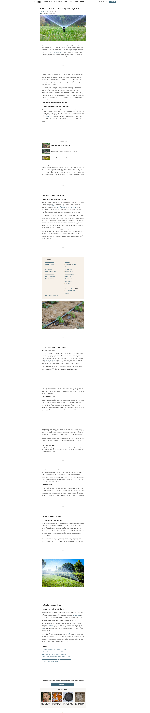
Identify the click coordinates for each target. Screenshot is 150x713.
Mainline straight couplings (51, 295)
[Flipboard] (103, 1)
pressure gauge (45, 116)
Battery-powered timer (50, 271)
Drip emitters (68, 281)
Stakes (67, 266)
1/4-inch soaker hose (51, 625)
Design (55, 1)
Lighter (67, 293)
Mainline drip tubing (49, 274)
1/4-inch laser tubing (65, 633)
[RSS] (107, 1)
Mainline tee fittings (49, 278)
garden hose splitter (62, 207)
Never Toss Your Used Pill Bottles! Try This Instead (56, 704)
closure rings (74, 264)
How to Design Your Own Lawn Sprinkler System (61, 158)
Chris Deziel (43, 11)
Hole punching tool (70, 290)
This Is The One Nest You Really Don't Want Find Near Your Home (79, 704)
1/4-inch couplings (69, 274)
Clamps (67, 262)
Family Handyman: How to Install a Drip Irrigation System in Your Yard (56, 659)
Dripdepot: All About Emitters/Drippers (50, 661)
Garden (65, 1)
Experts (76, 1)
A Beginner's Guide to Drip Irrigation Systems (61, 145)
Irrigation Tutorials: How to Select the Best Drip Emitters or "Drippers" (56, 656)
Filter (46, 266)
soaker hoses (76, 615)
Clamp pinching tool (70, 288)
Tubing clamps (68, 269)
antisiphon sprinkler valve (50, 360)
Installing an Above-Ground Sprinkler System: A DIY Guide (64, 151)
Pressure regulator (49, 264)
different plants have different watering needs (53, 205)
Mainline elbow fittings (50, 276)
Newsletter (113, 1)
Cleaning (60, 1)
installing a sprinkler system (54, 52)
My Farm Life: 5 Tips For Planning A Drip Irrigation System (54, 654)
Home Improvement (48, 1)
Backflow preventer (49, 262)
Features (82, 1)
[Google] (105, 1)
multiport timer (72, 207)
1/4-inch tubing (69, 271)
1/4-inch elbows (69, 276)
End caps (67, 264)
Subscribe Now (62, 684)
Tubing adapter (48, 269)
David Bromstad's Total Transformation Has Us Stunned (45, 704)
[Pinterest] (101, 1)
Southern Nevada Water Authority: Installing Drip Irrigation (54, 649)
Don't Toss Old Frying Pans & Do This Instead (68, 704)
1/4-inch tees (68, 278)
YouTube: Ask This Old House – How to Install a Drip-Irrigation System (56, 651)
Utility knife (68, 283)
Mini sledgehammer (70, 286)
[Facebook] (99, 1)
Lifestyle (71, 1)
